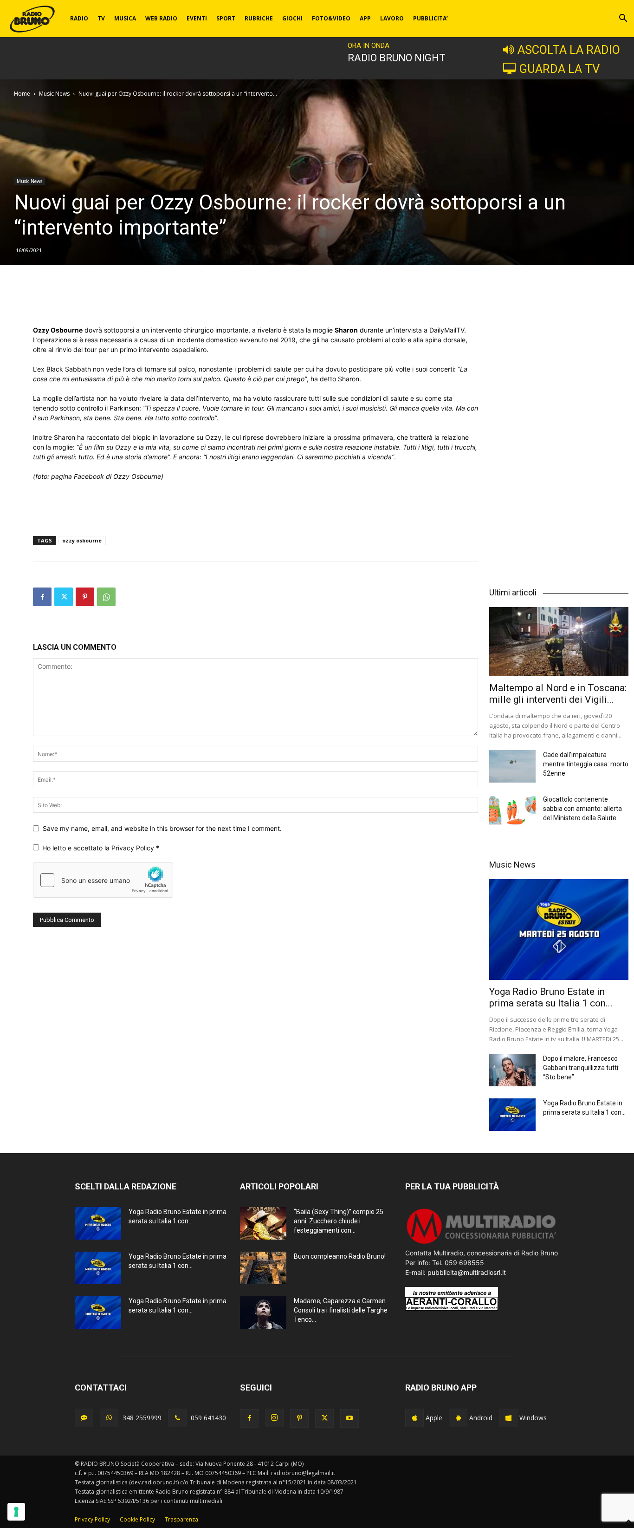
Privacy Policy (133, 848)
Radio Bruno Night (397, 58)
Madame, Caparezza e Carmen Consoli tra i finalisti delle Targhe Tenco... (341, 1310)
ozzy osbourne (82, 540)
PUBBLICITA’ (430, 18)
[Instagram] (274, 1418)
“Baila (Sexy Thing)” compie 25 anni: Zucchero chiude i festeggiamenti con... (338, 1221)
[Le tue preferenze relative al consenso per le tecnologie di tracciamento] (16, 1512)
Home (22, 94)
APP (365, 18)
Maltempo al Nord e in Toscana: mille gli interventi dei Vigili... (558, 693)
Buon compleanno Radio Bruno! (340, 1256)
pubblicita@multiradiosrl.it (466, 1272)
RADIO (79, 18)
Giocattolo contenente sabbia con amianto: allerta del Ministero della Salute (582, 809)
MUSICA (125, 18)
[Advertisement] (255, 301)
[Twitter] (63, 597)
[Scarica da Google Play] (458, 1418)
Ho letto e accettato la (100, 848)
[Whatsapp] (109, 1418)
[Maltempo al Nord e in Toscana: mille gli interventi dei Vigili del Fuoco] (558, 641)
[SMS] (84, 1418)
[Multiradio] (481, 1243)
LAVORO (392, 18)
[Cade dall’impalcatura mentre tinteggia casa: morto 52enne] (512, 766)
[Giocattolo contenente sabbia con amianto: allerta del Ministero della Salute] (512, 811)
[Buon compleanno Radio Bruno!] (263, 1268)
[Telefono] (177, 1418)
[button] (623, 19)
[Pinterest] (85, 597)
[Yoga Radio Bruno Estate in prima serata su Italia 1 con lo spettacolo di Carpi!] (558, 929)
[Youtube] (349, 1418)
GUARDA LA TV (559, 69)
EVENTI (197, 18)
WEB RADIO (161, 18)
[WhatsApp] (106, 597)
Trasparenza (181, 1519)
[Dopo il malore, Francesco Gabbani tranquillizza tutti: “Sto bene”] (512, 1070)
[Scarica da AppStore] (414, 1418)
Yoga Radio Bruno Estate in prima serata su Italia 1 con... (551, 997)
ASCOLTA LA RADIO (569, 50)
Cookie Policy (137, 1519)
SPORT (225, 18)
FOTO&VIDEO (331, 18)
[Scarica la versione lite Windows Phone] (508, 1418)
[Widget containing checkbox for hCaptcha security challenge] (103, 880)
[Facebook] (42, 597)
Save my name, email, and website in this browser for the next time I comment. (162, 828)
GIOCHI (292, 18)
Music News (54, 94)
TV (101, 18)
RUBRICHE (259, 18)
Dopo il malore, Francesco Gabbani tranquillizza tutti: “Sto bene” (581, 1068)
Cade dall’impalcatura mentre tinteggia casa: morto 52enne (585, 764)
